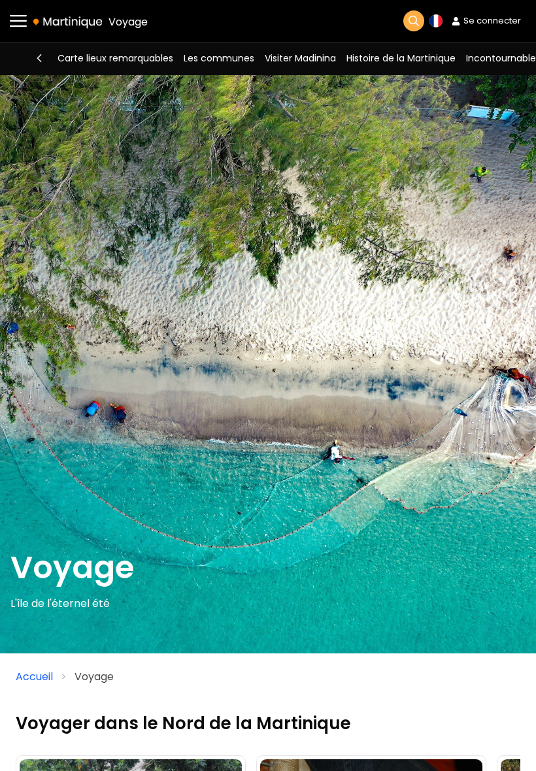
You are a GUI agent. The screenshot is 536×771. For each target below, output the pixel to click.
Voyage (128, 21)
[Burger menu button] (18, 20)
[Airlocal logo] (67, 21)
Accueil (34, 676)
